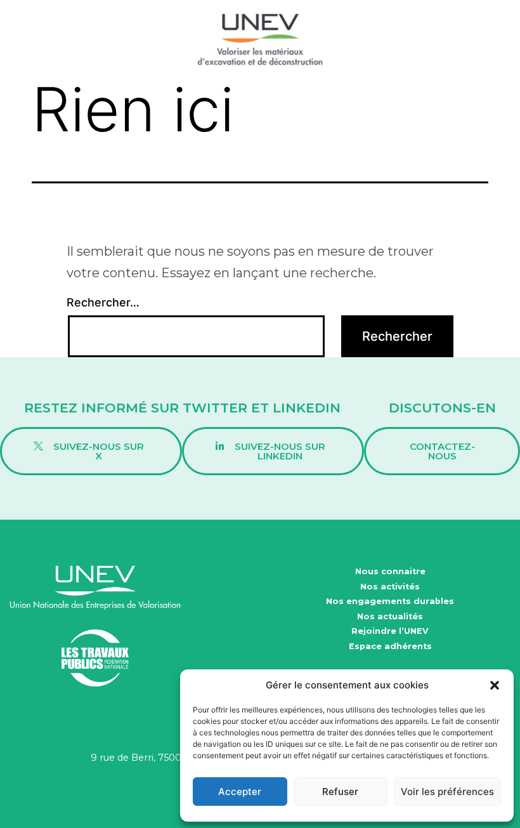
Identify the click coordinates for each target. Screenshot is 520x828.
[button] (494, 685)
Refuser (340, 791)
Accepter (239, 791)
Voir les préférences (447, 791)
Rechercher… (103, 302)
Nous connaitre (390, 571)
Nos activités (390, 586)
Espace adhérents (390, 646)
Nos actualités (390, 616)
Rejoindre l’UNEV (390, 631)
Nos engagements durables (390, 601)
